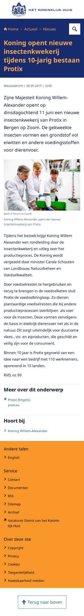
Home (13, 29)
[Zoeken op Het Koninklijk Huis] (74, 29)
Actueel (30, 29)
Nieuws (49, 29)
